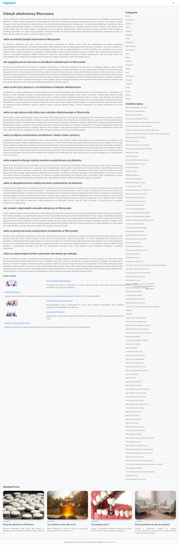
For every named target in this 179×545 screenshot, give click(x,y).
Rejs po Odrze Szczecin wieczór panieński (140, 438)
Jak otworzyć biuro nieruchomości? (137, 269)
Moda (127, 38)
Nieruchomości (131, 46)
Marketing (129, 35)
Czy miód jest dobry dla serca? (61, 524)
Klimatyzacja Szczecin (133, 280)
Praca (128, 53)
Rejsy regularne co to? (133, 442)
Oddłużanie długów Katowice (136, 182)
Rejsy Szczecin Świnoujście (135, 359)
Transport (129, 80)
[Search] (173, 3)
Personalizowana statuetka (135, 231)
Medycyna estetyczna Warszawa (17, 323)
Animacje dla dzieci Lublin (134, 400)
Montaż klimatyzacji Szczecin (135, 303)
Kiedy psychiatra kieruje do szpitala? (152, 524)
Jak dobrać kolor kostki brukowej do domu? (140, 472)
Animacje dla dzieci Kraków (135, 408)
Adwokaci (129, 310)
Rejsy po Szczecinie (132, 415)
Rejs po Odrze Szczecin (134, 411)
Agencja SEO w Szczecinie (135, 457)
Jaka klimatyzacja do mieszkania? (137, 329)
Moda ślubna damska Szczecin (136, 239)
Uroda (128, 87)
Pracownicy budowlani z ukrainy (136, 340)
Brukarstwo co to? (132, 475)
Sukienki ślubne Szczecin (134, 246)
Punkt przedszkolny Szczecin (135, 197)
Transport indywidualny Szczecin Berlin (139, 149)
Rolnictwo (129, 65)
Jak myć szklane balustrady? (135, 209)
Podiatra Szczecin (132, 171)
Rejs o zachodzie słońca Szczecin (137, 370)
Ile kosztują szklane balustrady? (136, 228)
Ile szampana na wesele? (134, 295)
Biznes (128, 16)
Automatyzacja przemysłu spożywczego (139, 449)
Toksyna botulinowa (132, 141)
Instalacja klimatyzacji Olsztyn (136, 164)
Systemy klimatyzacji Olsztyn (136, 201)
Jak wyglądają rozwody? (134, 468)
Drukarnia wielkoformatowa (135, 224)
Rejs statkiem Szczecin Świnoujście (137, 389)
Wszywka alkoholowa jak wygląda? (137, 160)
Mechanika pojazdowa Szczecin (136, 107)
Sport (127, 72)
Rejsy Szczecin (131, 378)
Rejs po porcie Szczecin (134, 419)
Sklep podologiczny (132, 175)
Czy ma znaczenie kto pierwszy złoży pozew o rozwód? (144, 464)
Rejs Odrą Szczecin (132, 423)
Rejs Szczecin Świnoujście (134, 363)
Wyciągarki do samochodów (135, 111)
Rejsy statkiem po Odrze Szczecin (137, 404)
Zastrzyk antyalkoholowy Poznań (137, 119)
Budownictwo (130, 20)
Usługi (128, 91)
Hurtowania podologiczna (134, 179)
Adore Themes (109, 542)
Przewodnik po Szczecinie (134, 261)
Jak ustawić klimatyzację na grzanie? (138, 325)
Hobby (128, 27)
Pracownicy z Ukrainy (133, 344)
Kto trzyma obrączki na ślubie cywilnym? (139, 460)
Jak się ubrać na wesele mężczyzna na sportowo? (142, 306)
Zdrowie (128, 99)
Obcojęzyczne (130, 50)
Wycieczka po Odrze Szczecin (136, 366)
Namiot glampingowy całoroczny (137, 288)
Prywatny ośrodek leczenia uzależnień (138, 126)
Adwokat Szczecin (132, 156)
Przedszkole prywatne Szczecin (136, 194)
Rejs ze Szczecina (132, 348)
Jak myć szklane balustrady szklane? (138, 216)
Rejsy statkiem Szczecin (134, 434)
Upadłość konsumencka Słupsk (136, 235)
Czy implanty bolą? (100, 524)
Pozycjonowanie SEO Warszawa (58, 281)
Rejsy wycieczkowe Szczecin (135, 355)
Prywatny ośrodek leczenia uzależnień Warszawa (142, 130)
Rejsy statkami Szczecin (134, 385)
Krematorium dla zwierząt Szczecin (137, 145)
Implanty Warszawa (12, 292)
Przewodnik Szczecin (133, 254)
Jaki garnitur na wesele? (134, 291)
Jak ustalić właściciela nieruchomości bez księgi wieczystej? (146, 265)
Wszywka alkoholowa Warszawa (18, 524)
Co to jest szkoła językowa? (135, 205)
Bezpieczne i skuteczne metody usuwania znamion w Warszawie (147, 134)
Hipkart (9, 3)
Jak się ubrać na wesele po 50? (136, 321)
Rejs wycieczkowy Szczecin (135, 427)
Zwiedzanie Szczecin (133, 257)
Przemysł (129, 61)
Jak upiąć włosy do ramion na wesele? (139, 333)
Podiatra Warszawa (132, 167)
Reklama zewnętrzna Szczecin (136, 284)
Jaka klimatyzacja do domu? (135, 276)
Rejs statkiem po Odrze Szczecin (137, 445)
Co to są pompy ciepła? (134, 186)
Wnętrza (128, 95)
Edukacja (129, 23)
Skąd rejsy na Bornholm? (134, 382)
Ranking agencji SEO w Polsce (136, 137)
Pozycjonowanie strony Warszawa (59, 301)
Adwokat (129, 314)
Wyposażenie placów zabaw (135, 299)
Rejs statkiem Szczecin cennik (136, 393)
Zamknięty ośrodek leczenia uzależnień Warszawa (143, 122)
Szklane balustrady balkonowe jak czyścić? (140, 220)
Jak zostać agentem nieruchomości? (138, 273)
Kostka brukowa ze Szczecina (136, 479)
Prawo (128, 57)
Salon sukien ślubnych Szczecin (136, 250)
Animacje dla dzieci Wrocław (135, 430)
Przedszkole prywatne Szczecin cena (138, 190)
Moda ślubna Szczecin (133, 243)
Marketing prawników (133, 336)
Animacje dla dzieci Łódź (134, 351)
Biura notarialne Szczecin (134, 115)
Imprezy (128, 31)
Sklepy (128, 69)
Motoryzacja (130, 42)
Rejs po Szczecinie (132, 374)
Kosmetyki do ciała (132, 152)
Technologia (130, 76)
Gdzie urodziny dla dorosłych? (136, 318)
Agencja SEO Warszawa (55, 312)
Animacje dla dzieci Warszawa (136, 397)
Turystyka (129, 84)
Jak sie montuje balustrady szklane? (138, 212)
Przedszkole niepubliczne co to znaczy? (139, 453)
